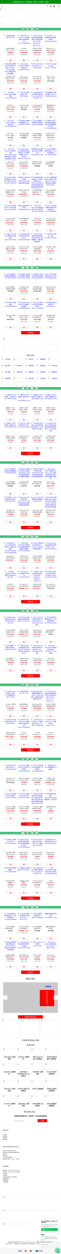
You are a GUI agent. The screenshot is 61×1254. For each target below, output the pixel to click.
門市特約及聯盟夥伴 (8, 1157)
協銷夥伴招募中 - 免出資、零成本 (11, 1159)
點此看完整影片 (47, 998)
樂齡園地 (5, 1139)
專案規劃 (5, 1155)
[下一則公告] (59, 2)
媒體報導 (5, 1137)
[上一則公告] (2, 2)
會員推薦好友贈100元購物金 (10, 1177)
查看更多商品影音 (30, 1017)
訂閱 (42, 1121)
